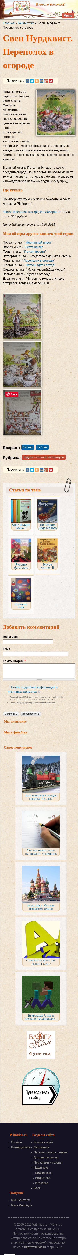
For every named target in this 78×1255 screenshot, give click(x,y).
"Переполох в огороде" (38, 260)
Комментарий (14, 661)
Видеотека (42, 1178)
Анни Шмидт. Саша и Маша (21, 528)
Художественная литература (43, 457)
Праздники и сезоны (48, 1162)
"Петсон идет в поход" (39, 265)
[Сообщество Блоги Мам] (41, 1056)
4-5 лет (28, 447)
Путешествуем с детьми (50, 1152)
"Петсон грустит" (34, 251)
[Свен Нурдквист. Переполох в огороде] (56, 132)
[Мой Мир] (41, 81)
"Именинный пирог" (38, 242)
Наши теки (41, 1167)
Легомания (41, 1147)
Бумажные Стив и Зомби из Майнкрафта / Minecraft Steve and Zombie (41, 1020)
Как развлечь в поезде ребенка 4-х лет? (41, 797)
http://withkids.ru (35, 1247)
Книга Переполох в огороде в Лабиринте (31, 212)
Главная (9, 23)
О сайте (16, 1142)
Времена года (21, 606)
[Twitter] (32, 81)
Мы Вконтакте (21, 1200)
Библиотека (26, 23)
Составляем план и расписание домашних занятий (41, 853)
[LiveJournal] (55, 81)
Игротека (41, 1183)
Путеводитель (21, 1147)
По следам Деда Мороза (47, 526)
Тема (6, 649)
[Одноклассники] (37, 81)
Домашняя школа (46, 1157)
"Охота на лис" (34, 247)
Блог (37, 1188)
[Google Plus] (46, 81)
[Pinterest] (51, 81)
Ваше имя (10, 636)
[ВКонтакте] (27, 81)
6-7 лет (42, 447)
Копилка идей (43, 1142)
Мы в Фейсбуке (21, 1205)
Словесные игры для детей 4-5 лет (41, 962)
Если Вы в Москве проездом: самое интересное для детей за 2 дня (40, 910)
